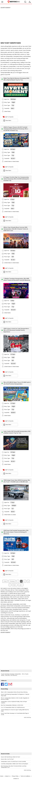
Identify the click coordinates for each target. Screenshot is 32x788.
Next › (14, 585)
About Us (7, 776)
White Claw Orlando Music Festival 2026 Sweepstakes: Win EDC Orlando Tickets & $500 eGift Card (16, 228)
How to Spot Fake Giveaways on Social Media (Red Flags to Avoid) (15, 714)
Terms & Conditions (25, 776)
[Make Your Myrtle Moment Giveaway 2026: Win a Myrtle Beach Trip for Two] (16, 96)
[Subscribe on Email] (9, 684)
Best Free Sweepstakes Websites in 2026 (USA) (12, 705)
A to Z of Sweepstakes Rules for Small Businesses (13, 707)
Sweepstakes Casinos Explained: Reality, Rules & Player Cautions (14, 702)
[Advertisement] (16, 25)
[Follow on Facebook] (2, 684)
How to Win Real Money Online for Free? (10, 757)
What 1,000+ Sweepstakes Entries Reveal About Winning (14, 692)
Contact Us (16, 778)
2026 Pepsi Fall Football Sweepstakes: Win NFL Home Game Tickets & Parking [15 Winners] (16, 532)
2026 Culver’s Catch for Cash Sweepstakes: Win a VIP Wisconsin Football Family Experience (16, 330)
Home (1, 776)
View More (8, 120)
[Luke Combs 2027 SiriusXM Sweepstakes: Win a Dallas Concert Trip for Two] (16, 449)
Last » (20, 585)
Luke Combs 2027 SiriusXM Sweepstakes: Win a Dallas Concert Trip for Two (17, 432)
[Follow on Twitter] (6, 684)
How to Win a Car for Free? (7, 759)
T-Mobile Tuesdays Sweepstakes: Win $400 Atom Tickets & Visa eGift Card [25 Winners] (17, 279)
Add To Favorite (9, 117)
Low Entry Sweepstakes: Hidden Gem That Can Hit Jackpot (14, 763)
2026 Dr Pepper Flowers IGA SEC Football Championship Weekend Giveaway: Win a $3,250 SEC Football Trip (16, 128)
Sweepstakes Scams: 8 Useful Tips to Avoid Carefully (13, 761)
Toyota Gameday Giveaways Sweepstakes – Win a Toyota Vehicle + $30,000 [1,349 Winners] (14, 674)
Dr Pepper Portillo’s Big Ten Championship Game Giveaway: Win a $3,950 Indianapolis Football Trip (16, 178)
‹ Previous (12, 581)
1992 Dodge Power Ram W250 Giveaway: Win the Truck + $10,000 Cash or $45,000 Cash (17, 481)
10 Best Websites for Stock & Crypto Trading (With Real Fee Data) (15, 710)
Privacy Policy (15, 776)
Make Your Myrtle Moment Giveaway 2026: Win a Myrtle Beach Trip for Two (16, 79)
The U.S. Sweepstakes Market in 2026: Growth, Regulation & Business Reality (15, 698)
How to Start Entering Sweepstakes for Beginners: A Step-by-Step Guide (15, 695)
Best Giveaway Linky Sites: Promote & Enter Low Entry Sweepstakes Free (13, 766)
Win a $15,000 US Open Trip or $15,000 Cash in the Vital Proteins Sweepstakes (17, 383)
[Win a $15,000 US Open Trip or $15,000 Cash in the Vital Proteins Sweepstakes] (16, 401)
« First (5, 581)
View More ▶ (27, 717)
